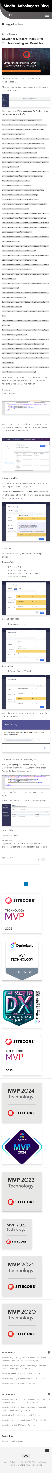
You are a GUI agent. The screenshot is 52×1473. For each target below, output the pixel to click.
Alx (40, 1465)
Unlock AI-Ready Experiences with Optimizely (22, 1373)
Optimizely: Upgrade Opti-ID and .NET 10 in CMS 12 (25, 1378)
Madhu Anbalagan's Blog (26, 5)
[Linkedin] (26, 884)
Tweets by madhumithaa (12, 1441)
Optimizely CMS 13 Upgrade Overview (19, 1383)
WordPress (25, 1465)
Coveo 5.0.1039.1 (18, 78)
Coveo (5, 34)
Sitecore (13, 34)
